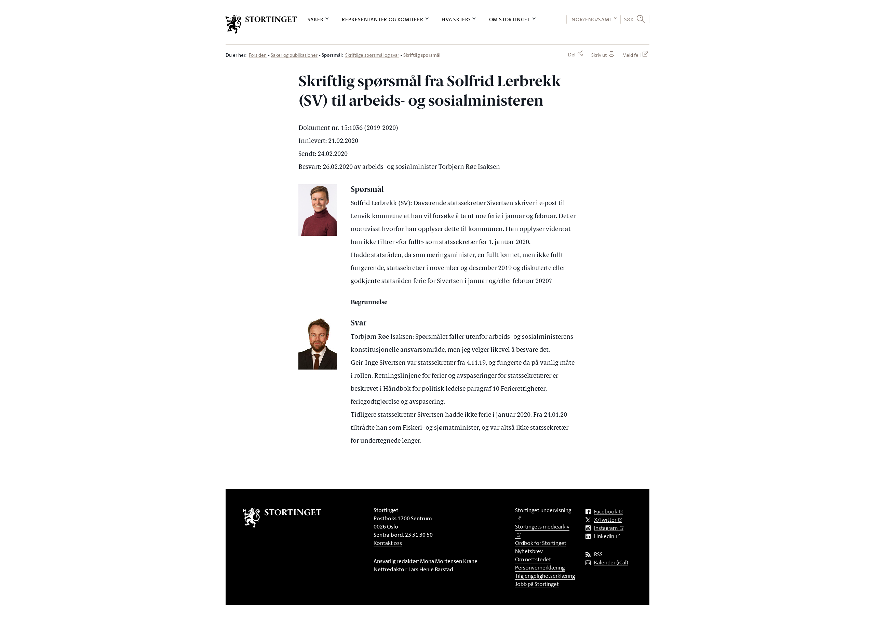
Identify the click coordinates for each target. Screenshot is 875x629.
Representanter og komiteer (382, 19)
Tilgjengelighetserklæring (545, 575)
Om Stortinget (509, 19)
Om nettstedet (533, 559)
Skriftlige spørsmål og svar (372, 55)
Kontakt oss (388, 543)
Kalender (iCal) (611, 562)
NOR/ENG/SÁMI (591, 19)
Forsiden (258, 55)
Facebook (605, 511)
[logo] (261, 24)
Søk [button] (629, 19)
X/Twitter (605, 520)
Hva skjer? (456, 19)
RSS (598, 554)
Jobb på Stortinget (537, 584)
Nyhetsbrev (529, 551)
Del (572, 54)
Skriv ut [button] (599, 55)
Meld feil (631, 55)
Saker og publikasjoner (294, 55)
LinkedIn (604, 536)
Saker (316, 19)
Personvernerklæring (540, 567)
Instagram (606, 528)
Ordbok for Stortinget (540, 543)
